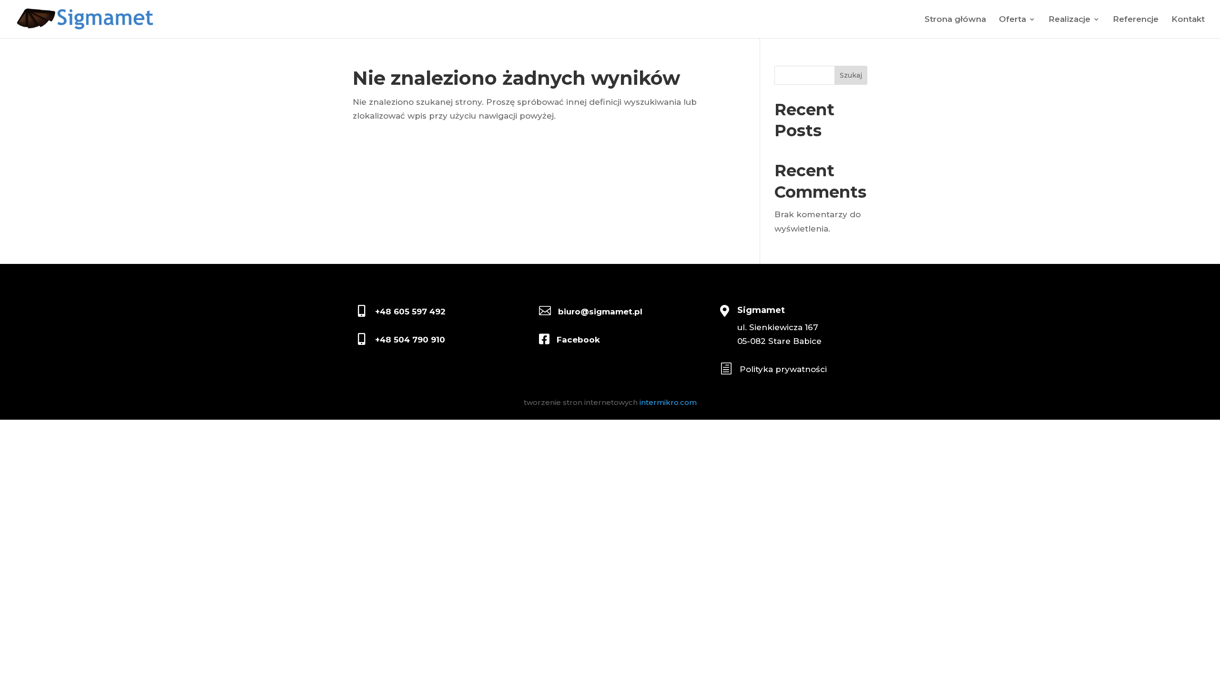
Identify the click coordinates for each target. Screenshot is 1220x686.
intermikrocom (668, 402)
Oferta (1012, 20)
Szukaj (851, 75)
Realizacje (1069, 20)
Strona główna (955, 20)
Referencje (1136, 20)
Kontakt (1188, 20)
